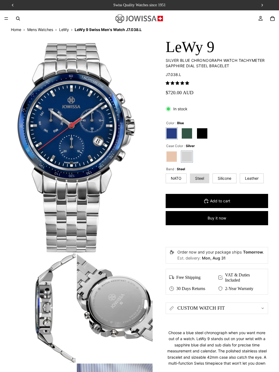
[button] (177, 83)
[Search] (18, 19)
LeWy (64, 29)
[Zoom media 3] (115, 308)
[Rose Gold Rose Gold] (172, 157)
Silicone (224, 178)
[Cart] (272, 19)
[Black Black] (202, 133)
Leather (252, 178)
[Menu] (6, 18)
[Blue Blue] (172, 133)
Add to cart (220, 201)
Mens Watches (40, 29)
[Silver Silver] (187, 157)
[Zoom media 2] (38, 308)
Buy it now (217, 218)
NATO (176, 178)
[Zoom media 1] (76, 142)
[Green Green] (187, 133)
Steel (199, 178)
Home (16, 29)
